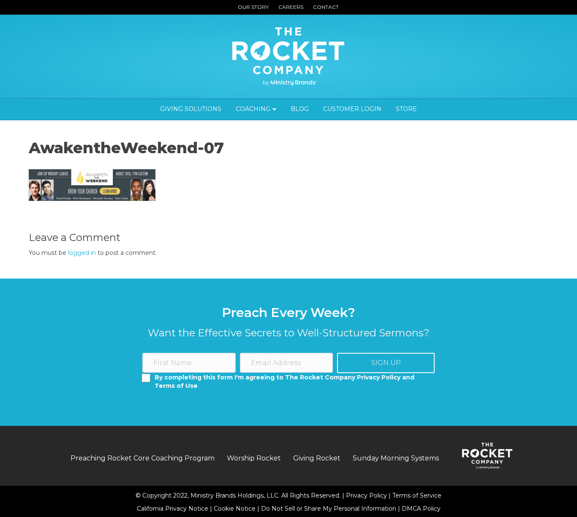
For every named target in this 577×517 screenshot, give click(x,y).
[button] (386, 363)
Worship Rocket (254, 458)
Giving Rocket (316, 458)
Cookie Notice (235, 508)
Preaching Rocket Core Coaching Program (143, 458)
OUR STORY (253, 7)
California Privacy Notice (173, 508)
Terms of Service (416, 495)
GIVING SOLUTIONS (190, 109)
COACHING (253, 109)
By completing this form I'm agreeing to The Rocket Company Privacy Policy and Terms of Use (284, 382)
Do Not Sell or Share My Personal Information (328, 508)
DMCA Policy (421, 508)
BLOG (300, 109)
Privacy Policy (367, 495)
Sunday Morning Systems (396, 458)
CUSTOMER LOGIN (352, 109)
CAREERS (290, 7)
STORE (406, 109)
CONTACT (326, 7)
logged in (82, 253)
